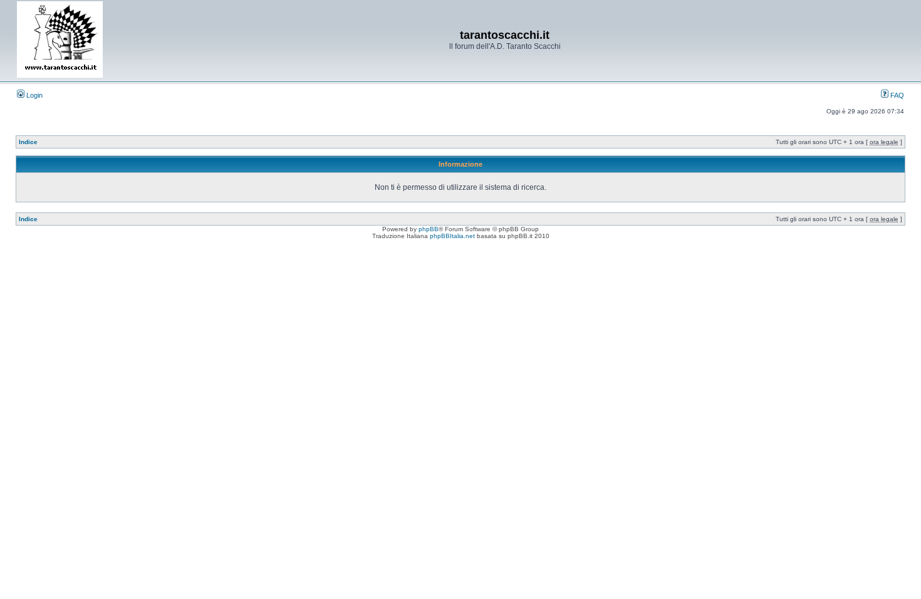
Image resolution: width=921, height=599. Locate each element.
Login (33, 95)
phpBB (429, 229)
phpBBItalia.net (452, 235)
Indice (28, 141)
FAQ (896, 95)
